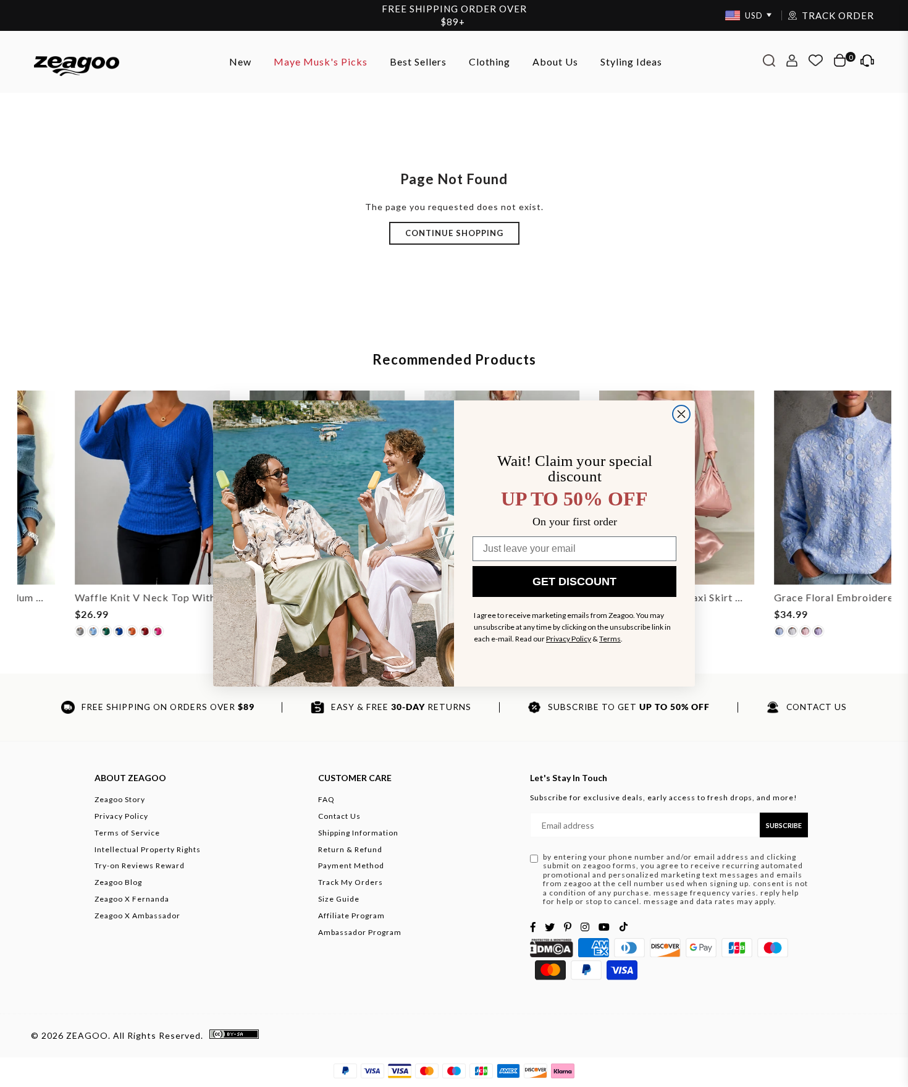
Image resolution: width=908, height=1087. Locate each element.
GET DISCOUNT (574, 581)
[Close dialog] (681, 414)
